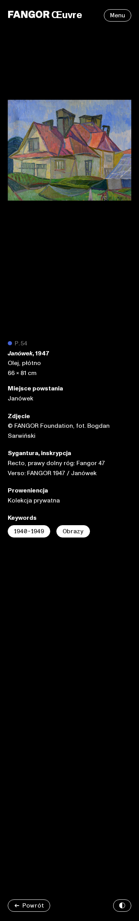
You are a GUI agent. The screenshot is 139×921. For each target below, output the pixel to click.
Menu (117, 15)
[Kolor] (122, 905)
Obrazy (73, 531)
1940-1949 (29, 531)
